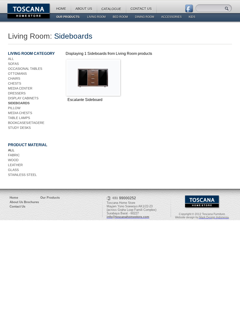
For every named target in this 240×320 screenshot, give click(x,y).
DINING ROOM (144, 17)
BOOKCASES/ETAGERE (26, 123)
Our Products (50, 197)
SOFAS (13, 64)
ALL (11, 59)
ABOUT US (83, 9)
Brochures (31, 202)
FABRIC (14, 155)
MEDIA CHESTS (20, 113)
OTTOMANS (17, 73)
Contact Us (17, 206)
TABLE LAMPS (19, 118)
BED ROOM (120, 17)
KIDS (192, 17)
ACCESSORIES (171, 17)
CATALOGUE (111, 9)
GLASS (13, 170)
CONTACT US (141, 9)
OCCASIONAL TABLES (25, 69)
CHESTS (14, 83)
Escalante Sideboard (85, 100)
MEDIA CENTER (20, 88)
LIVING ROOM (96, 17)
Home (14, 197)
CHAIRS (14, 78)
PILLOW (14, 108)
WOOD (13, 160)
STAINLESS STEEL (22, 175)
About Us (16, 202)
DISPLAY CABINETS (23, 98)
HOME (61, 9)
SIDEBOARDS (19, 103)
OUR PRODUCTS (67, 17)
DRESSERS (17, 93)
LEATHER (15, 165)
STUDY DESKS (19, 128)
